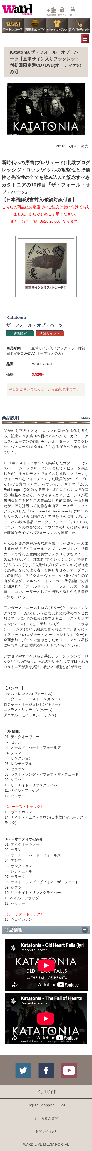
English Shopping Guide (46, 1105)
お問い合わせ (46, 1131)
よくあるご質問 (46, 1118)
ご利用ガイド (46, 1092)
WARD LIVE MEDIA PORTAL (46, 1144)
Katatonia (16, 317)
